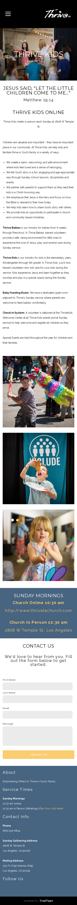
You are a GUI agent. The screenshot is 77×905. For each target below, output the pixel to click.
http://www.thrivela (26, 610)
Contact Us (38, 754)
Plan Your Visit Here (50, 808)
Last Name (9, 692)
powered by (38, 900)
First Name (9, 680)
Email (6, 708)
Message (8, 723)
